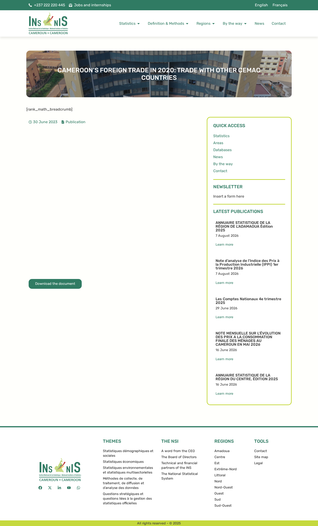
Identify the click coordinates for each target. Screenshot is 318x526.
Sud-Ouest (223, 506)
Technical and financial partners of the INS (179, 465)
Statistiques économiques (123, 462)
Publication (75, 122)
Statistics (221, 136)
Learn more (224, 245)
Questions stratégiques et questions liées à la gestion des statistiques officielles (127, 498)
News (218, 157)
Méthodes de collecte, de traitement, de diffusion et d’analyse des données (123, 483)
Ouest (219, 493)
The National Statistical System (179, 476)
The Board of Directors (178, 457)
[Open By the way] (245, 23)
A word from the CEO (178, 451)
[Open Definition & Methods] (187, 23)
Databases (222, 150)
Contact (220, 171)
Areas (218, 143)
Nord (218, 481)
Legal (258, 463)
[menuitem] (261, 5)
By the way (223, 164)
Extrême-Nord (225, 469)
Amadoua (222, 451)
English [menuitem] (261, 5)
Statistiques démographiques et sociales (128, 453)
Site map (261, 457)
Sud (217, 500)
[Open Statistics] (138, 23)
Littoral (220, 475)
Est (217, 463)
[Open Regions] (213, 23)
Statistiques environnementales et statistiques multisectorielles (128, 470)
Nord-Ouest (223, 487)
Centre (219, 457)
